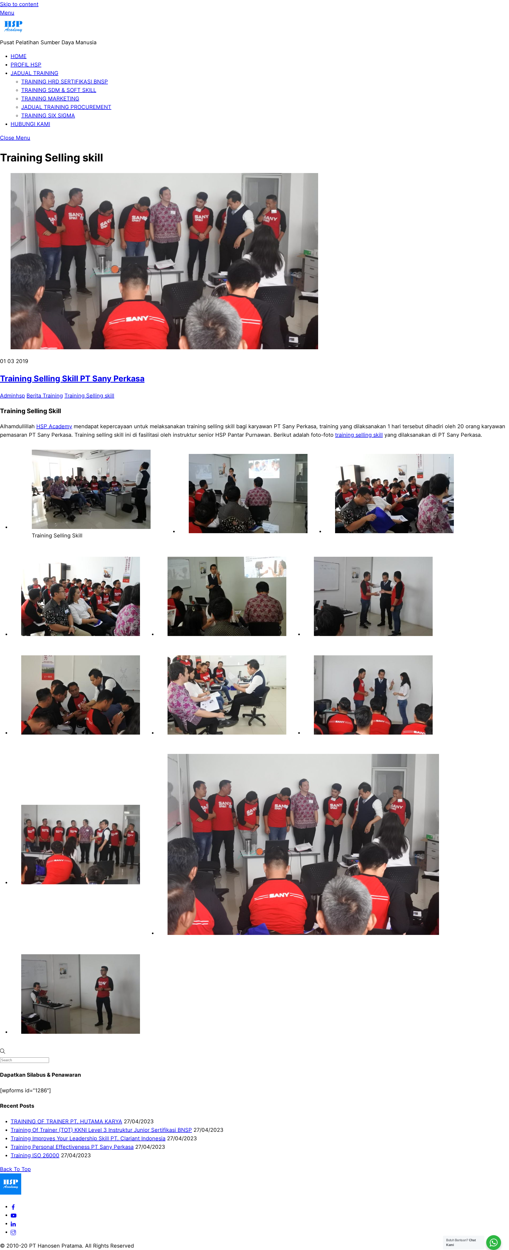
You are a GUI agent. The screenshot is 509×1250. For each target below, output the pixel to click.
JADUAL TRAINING (34, 73)
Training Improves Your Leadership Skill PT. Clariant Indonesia (88, 1138)
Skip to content (19, 4)
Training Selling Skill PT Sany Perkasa (72, 378)
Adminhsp (12, 395)
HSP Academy (54, 426)
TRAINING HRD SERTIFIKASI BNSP (64, 81)
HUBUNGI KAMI (30, 124)
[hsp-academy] (13, 1206)
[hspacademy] (13, 1232)
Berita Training (45, 395)
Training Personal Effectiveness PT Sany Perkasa (72, 1147)
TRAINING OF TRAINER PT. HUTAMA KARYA (66, 1121)
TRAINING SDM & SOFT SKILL (58, 90)
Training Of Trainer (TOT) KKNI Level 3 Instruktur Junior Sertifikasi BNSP (101, 1130)
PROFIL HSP (26, 64)
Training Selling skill (89, 395)
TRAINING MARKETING (50, 98)
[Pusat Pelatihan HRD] (13, 34)
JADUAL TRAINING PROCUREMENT (66, 107)
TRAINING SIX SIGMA (48, 115)
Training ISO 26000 (35, 1155)
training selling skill (359, 435)
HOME (19, 56)
